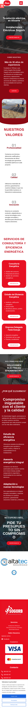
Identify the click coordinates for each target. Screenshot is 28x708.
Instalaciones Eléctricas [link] (14, 625)
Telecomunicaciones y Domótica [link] (14, 627)
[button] (21, 3)
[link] (2, 6)
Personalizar (14, 700)
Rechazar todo (14, 704)
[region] (14, 693)
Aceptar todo (14, 696)
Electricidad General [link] (14, 629)
